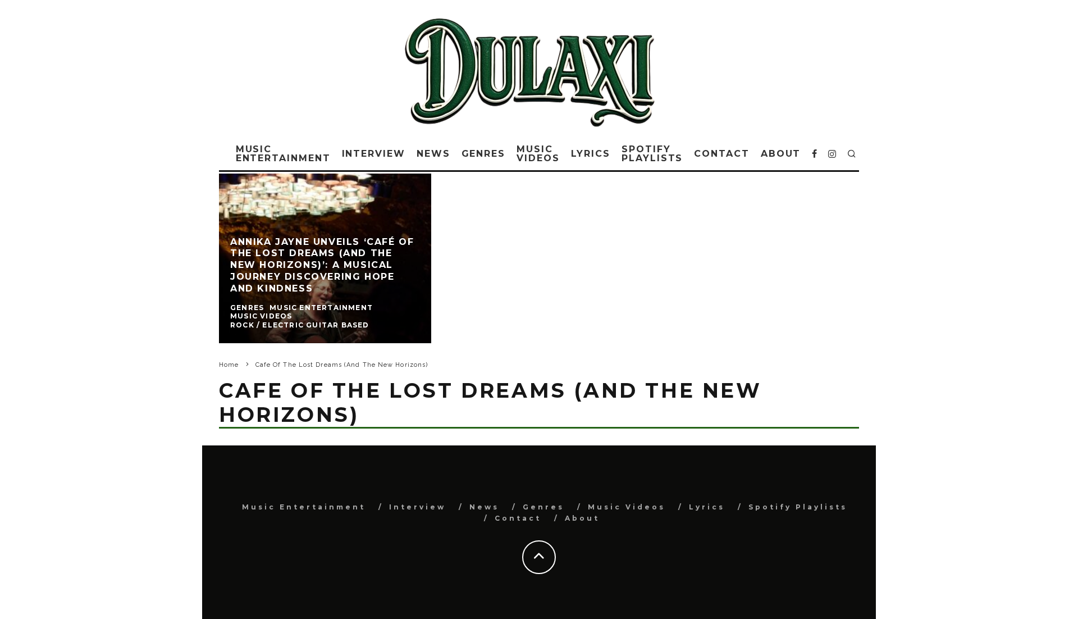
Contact (721, 153)
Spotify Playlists (652, 153)
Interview (373, 153)
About (781, 153)
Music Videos (538, 153)
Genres (484, 153)
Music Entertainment (283, 153)
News (433, 153)
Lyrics (591, 153)
